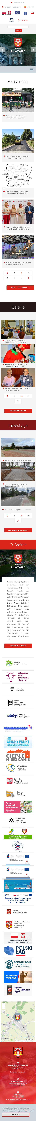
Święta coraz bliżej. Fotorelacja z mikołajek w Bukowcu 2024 (16, 365)
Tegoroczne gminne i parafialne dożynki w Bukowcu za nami (16, 117)
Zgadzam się (16, 1114)
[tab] (14, 63)
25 (30, 396)
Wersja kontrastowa (18, 20)
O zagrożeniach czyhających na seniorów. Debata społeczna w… (16, 341)
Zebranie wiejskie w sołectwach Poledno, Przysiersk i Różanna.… (17, 192)
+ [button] (3, 1004)
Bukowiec (18, 50)
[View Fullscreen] (3, 1011)
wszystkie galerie (18, 411)
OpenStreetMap (24, 1041)
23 (16, 396)
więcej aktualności (20, 288)
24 (23, 397)
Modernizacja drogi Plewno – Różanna (18, 510)
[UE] (17, 14)
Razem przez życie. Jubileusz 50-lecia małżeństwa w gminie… (17, 389)
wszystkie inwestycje (18, 530)
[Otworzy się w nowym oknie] (18, 729)
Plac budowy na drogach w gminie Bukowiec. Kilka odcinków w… (17, 157)
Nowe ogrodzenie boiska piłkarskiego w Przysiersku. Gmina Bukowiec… (18, 228)
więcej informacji (18, 646)
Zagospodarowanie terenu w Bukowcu (18, 460)
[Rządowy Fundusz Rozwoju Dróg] (6, 14)
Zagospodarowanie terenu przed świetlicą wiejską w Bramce (16, 485)
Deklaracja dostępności (18, 1072)
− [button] (3, 1007)
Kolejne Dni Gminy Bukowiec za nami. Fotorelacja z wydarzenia (18, 263)
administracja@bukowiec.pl (12, 7)
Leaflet (17, 1041)
